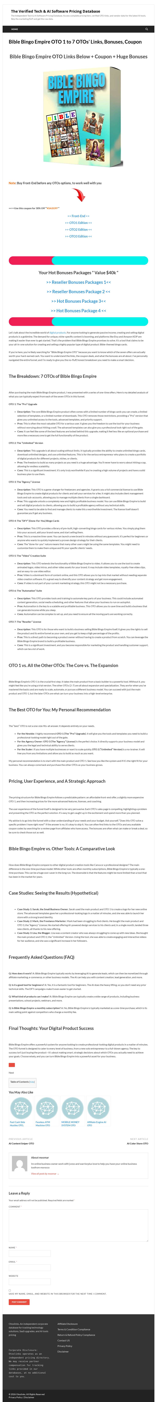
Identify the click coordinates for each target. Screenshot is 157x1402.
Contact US (63, 1340)
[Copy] (12, 1065)
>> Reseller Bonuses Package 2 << (78, 291)
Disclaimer (63, 1351)
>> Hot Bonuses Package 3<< (78, 301)
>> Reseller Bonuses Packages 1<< (78, 282)
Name (13, 1247)
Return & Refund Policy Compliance (76, 1334)
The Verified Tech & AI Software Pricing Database (55, 11)
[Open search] (146, 29)
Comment (15, 1206)
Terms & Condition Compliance (73, 1329)
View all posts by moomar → (45, 1173)
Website (13, 1276)
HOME (14, 29)
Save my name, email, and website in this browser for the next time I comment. (58, 1294)
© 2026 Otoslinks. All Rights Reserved (27, 1394)
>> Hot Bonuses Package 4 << (78, 310)
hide (32, 1082)
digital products (57, 332)
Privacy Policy (64, 1345)
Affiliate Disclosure (67, 1323)
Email (13, 1262)
